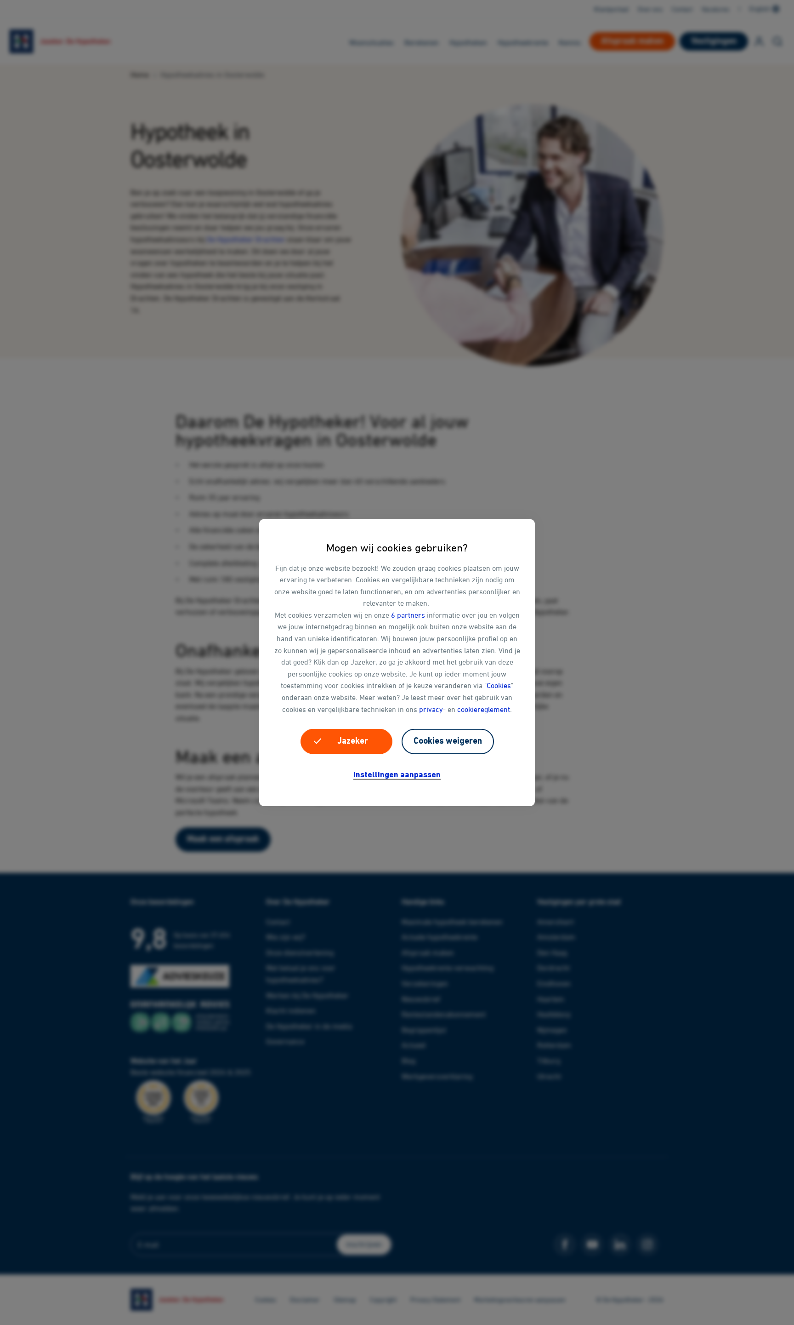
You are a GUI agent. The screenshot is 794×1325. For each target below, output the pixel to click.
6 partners (408, 615)
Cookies (499, 685)
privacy (431, 709)
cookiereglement (483, 709)
